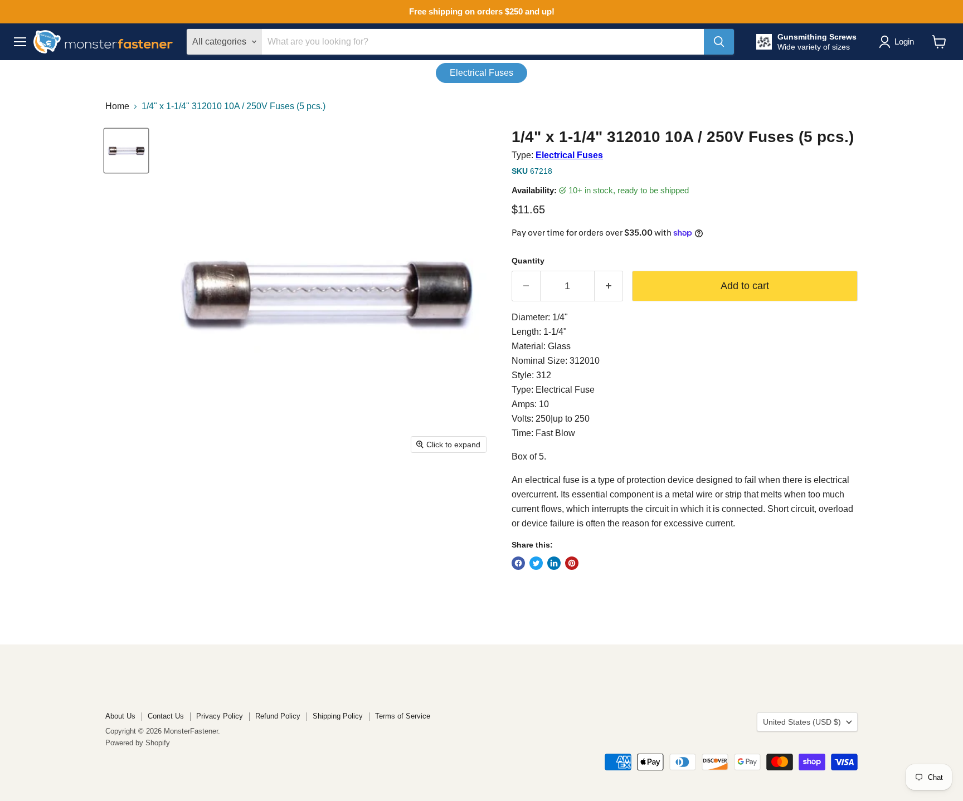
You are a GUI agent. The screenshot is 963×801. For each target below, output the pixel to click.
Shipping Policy (338, 716)
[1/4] (126, 151)
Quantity (528, 260)
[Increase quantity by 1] (609, 286)
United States (802, 721)
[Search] (719, 42)
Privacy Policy (219, 716)
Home (117, 106)
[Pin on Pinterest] (571, 563)
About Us (120, 716)
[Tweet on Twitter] (536, 563)
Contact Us (166, 716)
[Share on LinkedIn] (554, 563)
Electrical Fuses (481, 72)
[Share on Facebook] (518, 563)
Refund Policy (277, 716)
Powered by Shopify (137, 743)
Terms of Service (402, 716)
